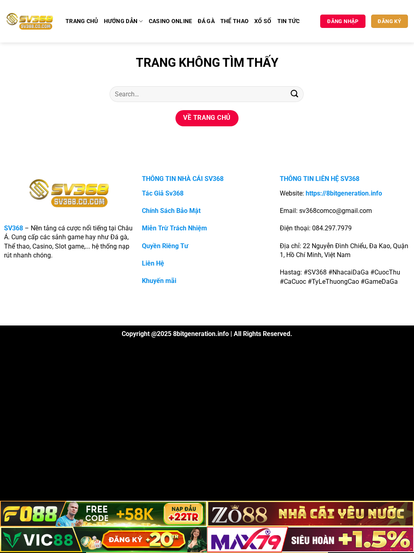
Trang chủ (81, 21)
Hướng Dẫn (121, 21)
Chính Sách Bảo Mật (171, 211)
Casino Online (170, 21)
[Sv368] (29, 21)
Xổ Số (262, 21)
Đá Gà (206, 21)
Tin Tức (288, 21)
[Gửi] (295, 94)
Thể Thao (234, 21)
